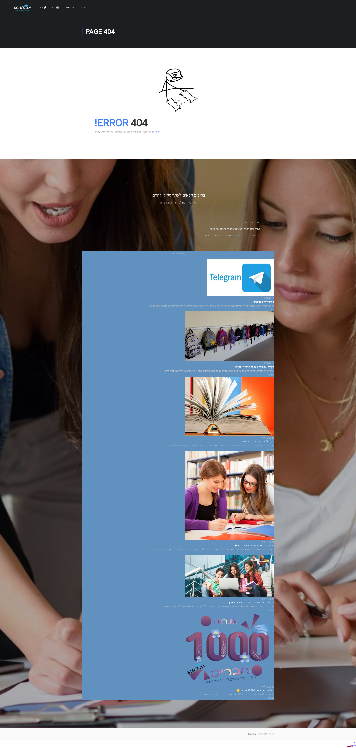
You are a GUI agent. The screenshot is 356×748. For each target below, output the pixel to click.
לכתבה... (270, 309)
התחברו (234, 235)
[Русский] (348, 746)
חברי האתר (70, 7)
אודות (83, 7)
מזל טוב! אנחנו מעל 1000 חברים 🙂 (255, 690)
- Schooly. (252, 734)
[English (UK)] (351, 746)
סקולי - (270, 734)
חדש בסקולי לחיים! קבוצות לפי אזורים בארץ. (251, 602)
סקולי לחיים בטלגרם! (263, 301)
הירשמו (244, 235)
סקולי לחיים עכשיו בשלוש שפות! (257, 441)
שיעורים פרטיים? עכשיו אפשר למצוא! (254, 545)
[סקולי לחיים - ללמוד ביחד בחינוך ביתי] (22, 9)
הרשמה (53, 7)
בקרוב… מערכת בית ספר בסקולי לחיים (254, 367)
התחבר (41, 7)
